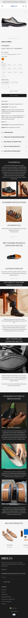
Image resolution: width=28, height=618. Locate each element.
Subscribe (7, 581)
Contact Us (3, 589)
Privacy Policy (4, 594)
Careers (3, 592)
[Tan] (2, 59)
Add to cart (14, 91)
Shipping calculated (11, 54)
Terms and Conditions (6, 601)
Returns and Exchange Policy (8, 599)
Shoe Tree (9, 545)
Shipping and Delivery (6, 596)
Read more (3, 569)
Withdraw (3, 604)
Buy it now (14, 95)
